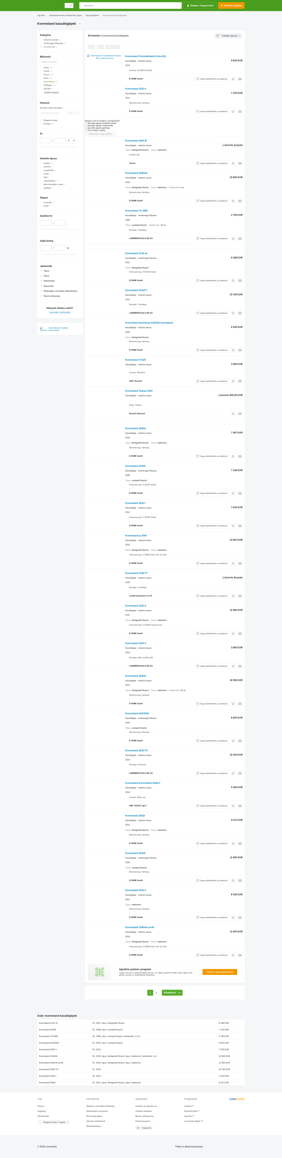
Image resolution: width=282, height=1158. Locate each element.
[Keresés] (82, 5)
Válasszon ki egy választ (100, 134)
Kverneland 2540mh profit (139, 927)
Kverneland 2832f (135, 815)
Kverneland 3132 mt (136, 253)
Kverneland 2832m (135, 428)
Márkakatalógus (93, 1126)
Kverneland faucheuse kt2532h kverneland (149, 323)
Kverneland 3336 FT (136, 573)
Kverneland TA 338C (136, 210)
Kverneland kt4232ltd (137, 713)
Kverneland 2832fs (135, 676)
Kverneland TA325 (135, 360)
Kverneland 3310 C (135, 643)
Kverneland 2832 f (135, 503)
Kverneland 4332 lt (135, 606)
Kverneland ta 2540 (136, 535)
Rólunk (40, 1106)
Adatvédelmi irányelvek (97, 1111)
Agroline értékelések (95, 1121)
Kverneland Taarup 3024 (138, 391)
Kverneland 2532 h (135, 89)
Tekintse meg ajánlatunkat (220, 972)
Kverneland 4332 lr (135, 890)
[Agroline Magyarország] (49, 5)
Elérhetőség (43, 1116)
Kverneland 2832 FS (136, 750)
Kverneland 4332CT (136, 290)
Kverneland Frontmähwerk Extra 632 (145, 56)
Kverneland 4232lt (135, 466)
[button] (233, 79)
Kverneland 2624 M (136, 140)
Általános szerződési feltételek (100, 1106)
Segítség (41, 1111)
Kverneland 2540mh (136, 173)
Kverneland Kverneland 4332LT (142, 783)
